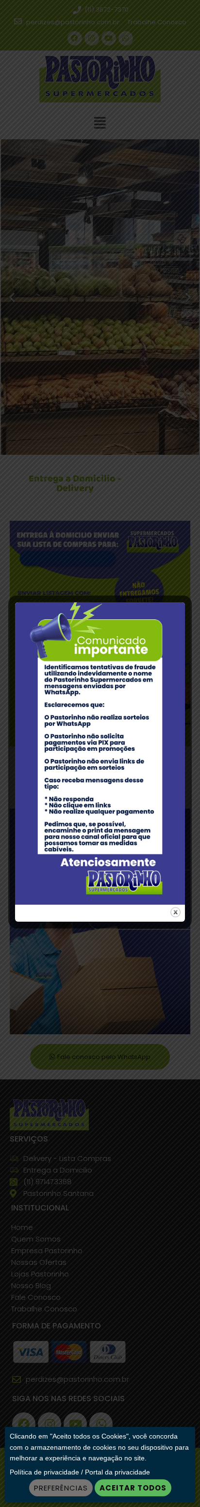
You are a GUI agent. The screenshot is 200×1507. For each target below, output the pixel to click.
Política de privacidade (44, 1472)
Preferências (61, 1488)
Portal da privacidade (117, 1472)
